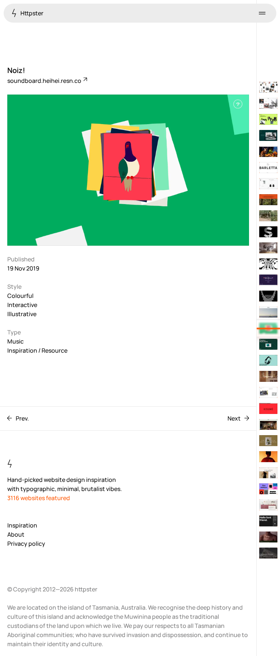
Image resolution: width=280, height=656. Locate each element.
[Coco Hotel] (268, 376)
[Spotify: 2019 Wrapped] (268, 119)
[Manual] (268, 296)
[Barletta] (268, 168)
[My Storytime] (268, 280)
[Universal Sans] (268, 521)
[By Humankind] (268, 537)
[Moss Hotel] (268, 425)
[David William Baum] (268, 87)
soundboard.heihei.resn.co (44, 81)
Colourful (20, 296)
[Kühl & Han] (268, 248)
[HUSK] (268, 505)
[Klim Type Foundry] (268, 232)
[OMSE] (268, 264)
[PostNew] (268, 360)
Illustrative (21, 314)
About (15, 534)
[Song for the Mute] (268, 216)
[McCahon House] (268, 200)
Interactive (22, 305)
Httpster (31, 13)
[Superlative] (268, 553)
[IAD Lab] (268, 344)
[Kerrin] (268, 312)
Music (15, 341)
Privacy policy (26, 544)
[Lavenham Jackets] (268, 184)
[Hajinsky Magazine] (268, 441)
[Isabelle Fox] (268, 473)
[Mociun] (268, 151)
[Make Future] (268, 392)
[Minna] (268, 135)
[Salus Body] (268, 103)
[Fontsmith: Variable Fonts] (268, 489)
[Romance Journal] (268, 457)
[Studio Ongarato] (268, 408)
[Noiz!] (268, 328)
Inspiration (22, 525)
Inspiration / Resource (37, 350)
